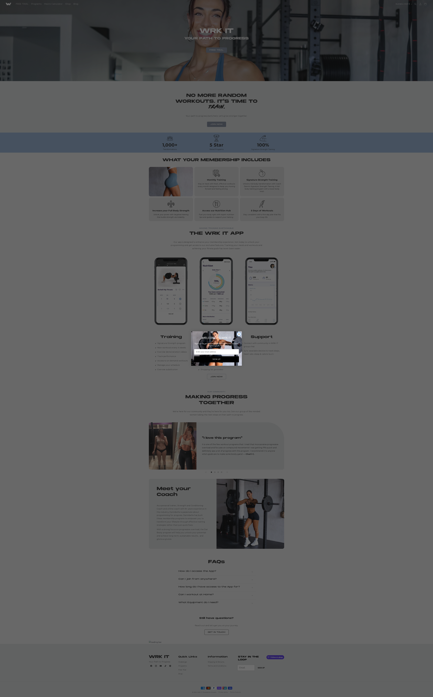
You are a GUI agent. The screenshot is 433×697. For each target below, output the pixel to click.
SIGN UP (216, 359)
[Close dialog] (239, 334)
